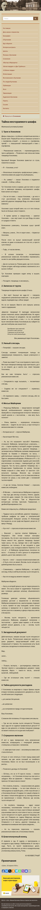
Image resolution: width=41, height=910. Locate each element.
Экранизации (7, 93)
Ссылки (5, 104)
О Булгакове (7, 39)
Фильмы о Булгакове (9, 55)
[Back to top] (36, 905)
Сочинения (6, 59)
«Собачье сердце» (9, 70)
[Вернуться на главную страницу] (20, 5)
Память (5, 101)
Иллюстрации (7, 74)
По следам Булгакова (10, 81)
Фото (4, 89)
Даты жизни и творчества (11, 32)
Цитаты (5, 51)
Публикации (7, 85)
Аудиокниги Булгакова (10, 97)
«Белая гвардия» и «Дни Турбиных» (14, 66)
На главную (6, 28)
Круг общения (7, 43)
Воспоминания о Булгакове (12, 78)
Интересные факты (9, 47)
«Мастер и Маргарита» (10, 62)
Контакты (6, 108)
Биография (6, 36)
